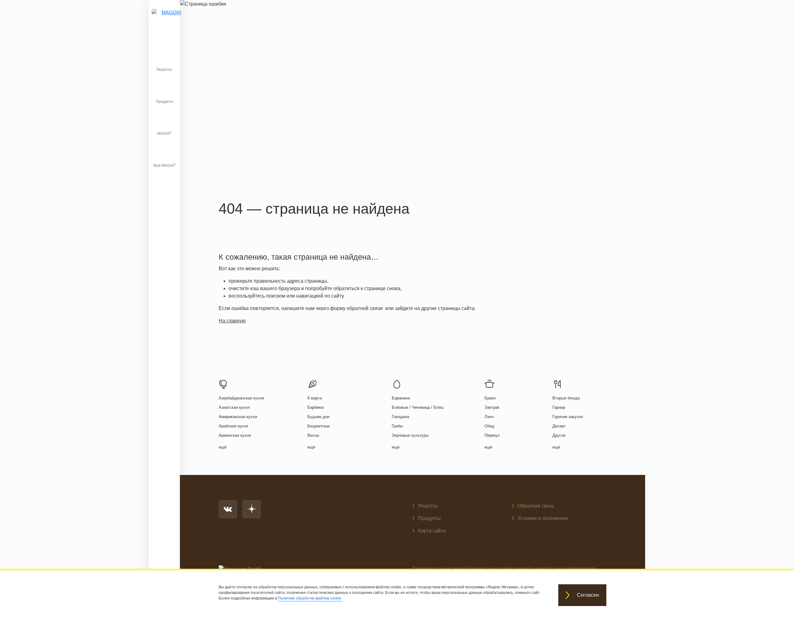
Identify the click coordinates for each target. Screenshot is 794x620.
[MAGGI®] (164, 20)
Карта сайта (432, 530)
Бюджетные (318, 426)
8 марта (314, 398)
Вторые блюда (566, 398)
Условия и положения (543, 518)
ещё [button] (222, 447)
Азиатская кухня (234, 407)
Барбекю (315, 407)
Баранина (401, 398)
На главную (232, 320)
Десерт (559, 426)
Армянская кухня (235, 435)
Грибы (397, 426)
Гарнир (558, 407)
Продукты (164, 101)
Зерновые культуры (410, 435)
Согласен (588, 595)
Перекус (492, 435)
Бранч (490, 398)
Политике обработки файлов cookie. (310, 598)
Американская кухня (238, 416)
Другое (558, 435)
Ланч (489, 416)
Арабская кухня (233, 426)
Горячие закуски (567, 416)
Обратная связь (536, 505)
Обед (489, 426)
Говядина (400, 416)
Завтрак (491, 407)
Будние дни (318, 416)
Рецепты (164, 69)
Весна (313, 435)
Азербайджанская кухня (241, 398)
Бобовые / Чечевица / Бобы (418, 407)
